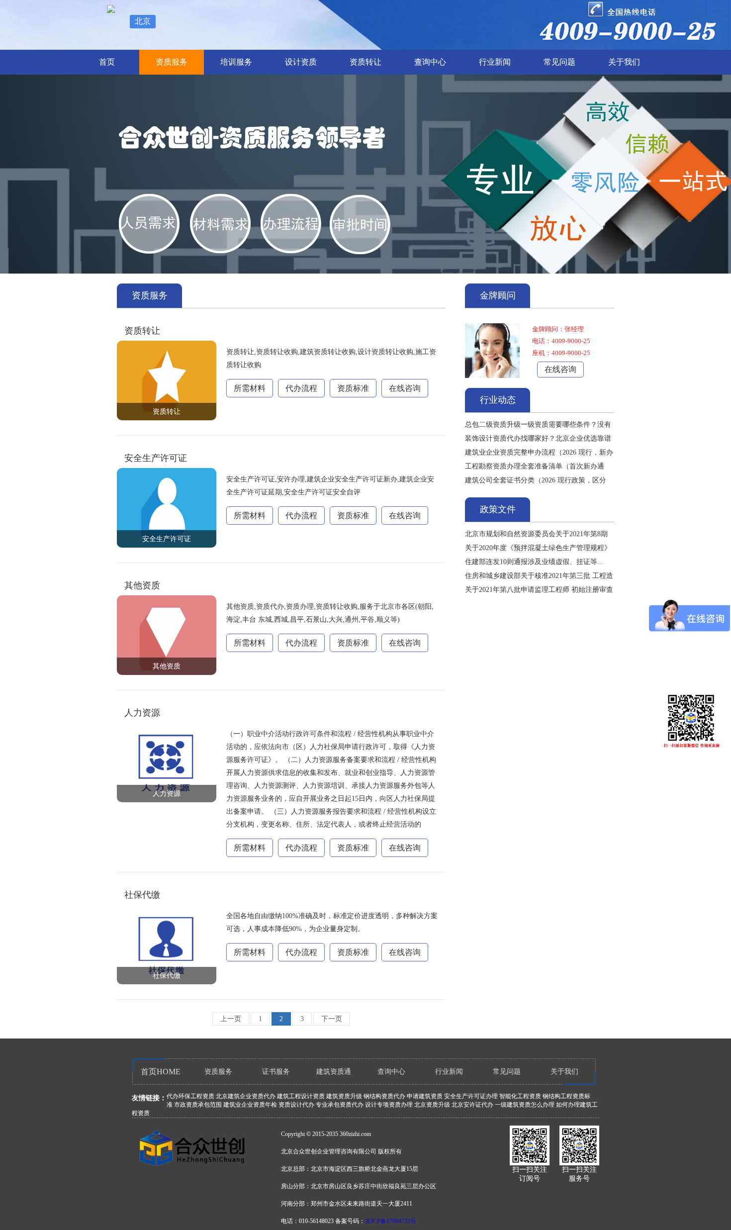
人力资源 (142, 713)
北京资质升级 (432, 1104)
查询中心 (430, 62)
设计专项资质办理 (389, 1104)
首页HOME (161, 1071)
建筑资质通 (333, 1071)
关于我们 (624, 62)
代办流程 (301, 388)
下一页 (331, 1019)
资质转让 (365, 62)
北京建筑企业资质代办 (245, 1096)
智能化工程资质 (520, 1096)
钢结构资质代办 (384, 1096)
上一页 (230, 1019)
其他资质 (142, 585)
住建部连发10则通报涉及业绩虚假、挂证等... (534, 562)
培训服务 (236, 62)
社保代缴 (142, 895)
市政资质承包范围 (198, 1104)
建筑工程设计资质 (301, 1096)
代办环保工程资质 (190, 1096)
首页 (107, 62)
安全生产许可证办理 (471, 1096)
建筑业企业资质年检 (250, 1104)
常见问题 (559, 62)
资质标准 (353, 388)
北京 (143, 21)
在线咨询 (405, 388)
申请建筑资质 (425, 1096)
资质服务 (171, 62)
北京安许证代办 (472, 1104)
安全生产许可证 (155, 458)
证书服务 (276, 1071)
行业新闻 (495, 62)
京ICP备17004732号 (390, 1221)
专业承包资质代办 (340, 1104)
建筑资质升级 (344, 1096)
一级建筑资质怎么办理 (524, 1104)
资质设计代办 (296, 1104)
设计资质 (301, 62)
